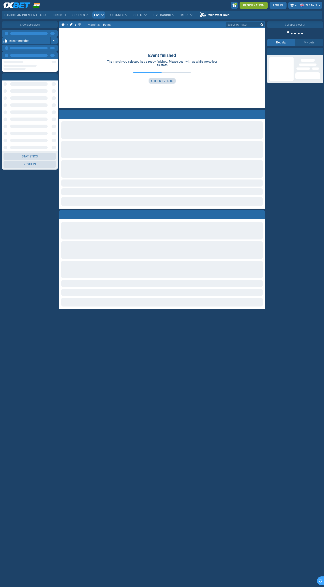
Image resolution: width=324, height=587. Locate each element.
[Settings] (293, 5)
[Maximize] (54, 33)
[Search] (261, 24)
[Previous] (44, 55)
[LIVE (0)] (63, 24)
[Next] (54, 55)
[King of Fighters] (71, 24)
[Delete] (261, 214)
